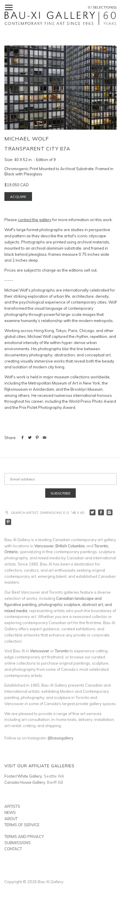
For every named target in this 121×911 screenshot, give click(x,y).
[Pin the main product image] (37, 437)
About (11, 818)
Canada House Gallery (24, 782)
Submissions (17, 842)
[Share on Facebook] (22, 437)
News (10, 812)
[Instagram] (110, 512)
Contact (13, 848)
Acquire (18, 196)
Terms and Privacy (24, 836)
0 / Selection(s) (102, 7)
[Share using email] (44, 437)
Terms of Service (21, 824)
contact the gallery (34, 219)
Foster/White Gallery (23, 776)
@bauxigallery (60, 738)
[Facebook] (101, 512)
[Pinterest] (8, 522)
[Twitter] (93, 512)
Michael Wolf (26, 138)
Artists (12, 806)
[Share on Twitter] (29, 437)
